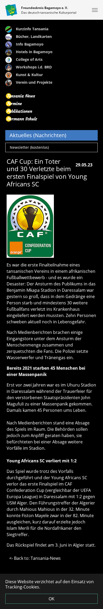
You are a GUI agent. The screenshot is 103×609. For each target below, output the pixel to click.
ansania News (21, 95)
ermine (14, 103)
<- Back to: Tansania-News (35, 558)
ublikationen (19, 111)
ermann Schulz (22, 118)
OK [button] (51, 599)
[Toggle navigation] (95, 10)
